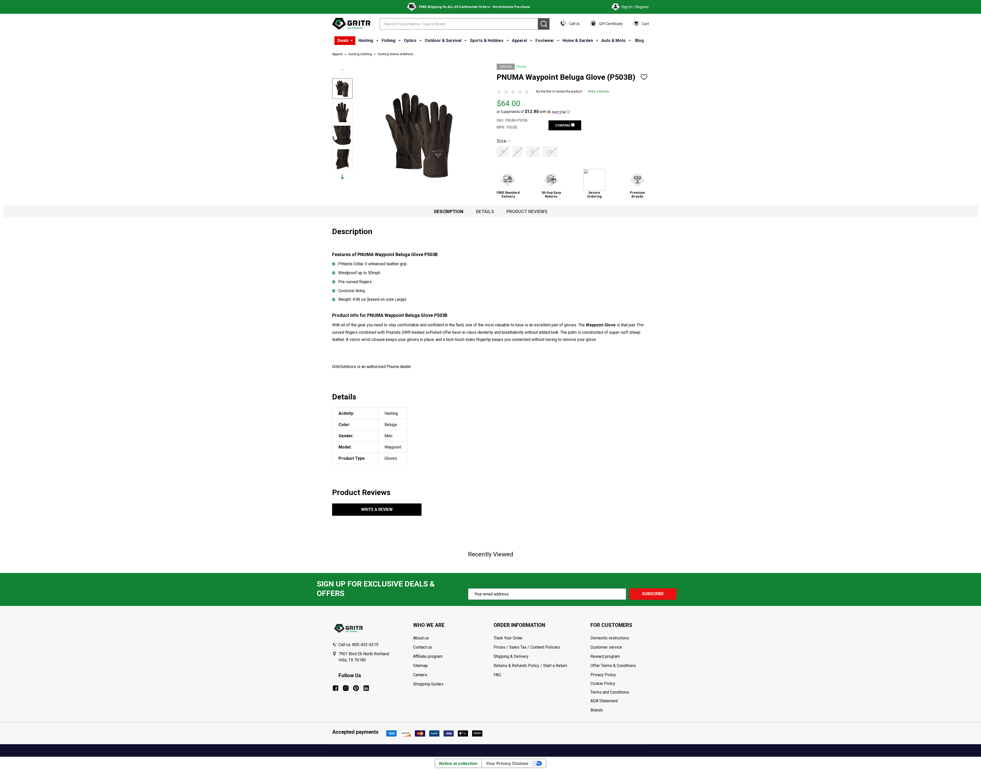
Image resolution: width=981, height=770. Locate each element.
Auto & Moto (613, 40)
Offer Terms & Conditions (613, 665)
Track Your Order (508, 638)
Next (342, 176)
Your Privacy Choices (507, 763)
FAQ (497, 674)
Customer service (606, 647)
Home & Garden (578, 40)
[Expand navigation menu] (377, 40)
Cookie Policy (619, 684)
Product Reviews (526, 211)
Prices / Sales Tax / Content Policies (527, 647)
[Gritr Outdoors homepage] (351, 24)
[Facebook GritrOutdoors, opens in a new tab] (335, 688)
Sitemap (420, 665)
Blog (639, 40)
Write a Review (598, 91)
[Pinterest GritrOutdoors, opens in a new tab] (356, 688)
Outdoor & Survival (443, 40)
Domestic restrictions (609, 638)
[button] (533, 111)
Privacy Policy (619, 675)
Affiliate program (427, 656)
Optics (410, 40)
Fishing (388, 40)
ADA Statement (604, 700)
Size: (504, 141)
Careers (420, 674)
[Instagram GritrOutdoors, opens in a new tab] (346, 688)
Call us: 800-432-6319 (358, 644)
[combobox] (459, 24)
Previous (342, 71)
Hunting (365, 40)
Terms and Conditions (619, 692)
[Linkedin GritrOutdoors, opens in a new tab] (366, 688)
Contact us (422, 647)
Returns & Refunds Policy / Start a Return (530, 665)
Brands (596, 710)
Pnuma (521, 66)
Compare (563, 125)
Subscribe (653, 593)
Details (485, 211)
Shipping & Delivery (511, 656)
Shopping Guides (428, 684)
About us (421, 638)
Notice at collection (458, 763)
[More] (351, 40)
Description (448, 211)
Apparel (519, 40)
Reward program (605, 656)
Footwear (544, 40)
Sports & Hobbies (487, 40)
